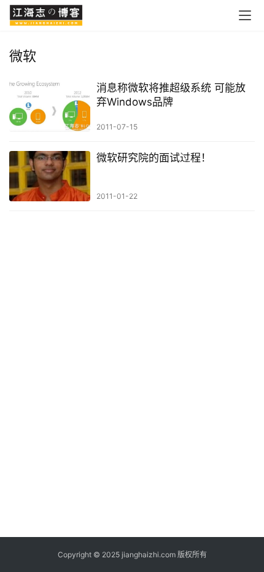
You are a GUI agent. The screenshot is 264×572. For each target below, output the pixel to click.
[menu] (245, 15)
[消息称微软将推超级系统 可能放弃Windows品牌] (49, 106)
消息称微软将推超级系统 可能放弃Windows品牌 (171, 95)
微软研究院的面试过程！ (153, 158)
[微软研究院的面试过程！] (49, 176)
